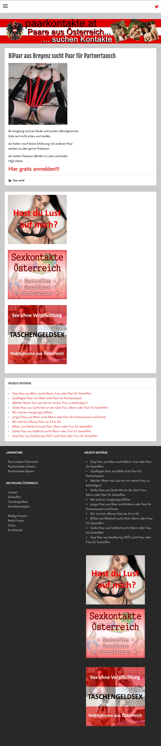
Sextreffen (14, 497)
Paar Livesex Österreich (23, 462)
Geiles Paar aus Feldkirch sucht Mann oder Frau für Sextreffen (51, 431)
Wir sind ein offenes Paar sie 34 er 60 (36, 422)
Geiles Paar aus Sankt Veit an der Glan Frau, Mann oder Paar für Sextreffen (60, 407)
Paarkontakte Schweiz (22, 466)
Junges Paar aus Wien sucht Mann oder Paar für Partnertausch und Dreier (59, 417)
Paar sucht (19, 180)
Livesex (12, 492)
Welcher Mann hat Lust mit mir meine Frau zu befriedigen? (50, 403)
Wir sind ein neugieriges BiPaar (32, 412)
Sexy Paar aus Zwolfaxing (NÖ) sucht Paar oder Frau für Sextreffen (55, 436)
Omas (12, 525)
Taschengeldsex (18, 502)
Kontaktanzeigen (19, 506)
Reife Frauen (16, 520)
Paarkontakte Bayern (21, 471)
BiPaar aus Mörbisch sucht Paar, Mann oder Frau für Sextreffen (52, 426)
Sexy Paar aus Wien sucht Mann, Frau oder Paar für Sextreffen (52, 393)
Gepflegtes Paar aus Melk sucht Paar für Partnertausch (47, 398)
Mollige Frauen (17, 516)
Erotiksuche (15, 530)
